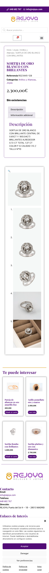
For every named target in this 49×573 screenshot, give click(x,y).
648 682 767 (6, 501)
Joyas (15, 50)
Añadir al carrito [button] (11, 412)
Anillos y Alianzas (27, 79)
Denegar (25, 553)
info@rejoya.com (8, 495)
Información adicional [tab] (22, 115)
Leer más (32, 412)
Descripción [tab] (17, 109)
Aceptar (24, 546)
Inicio (9, 50)
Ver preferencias (25, 560)
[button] (45, 521)
